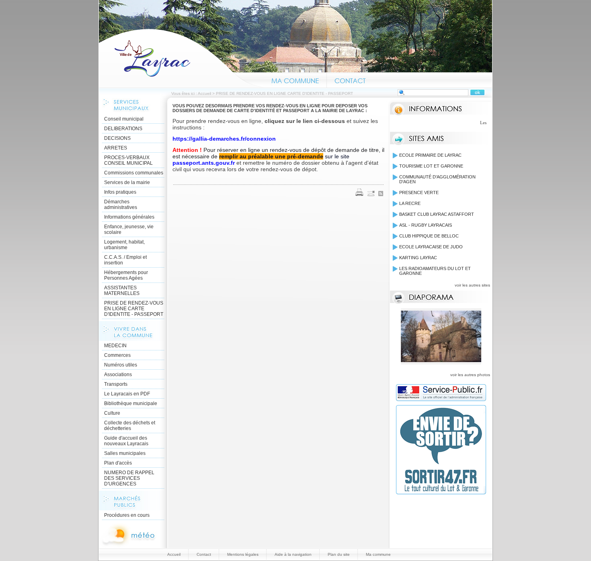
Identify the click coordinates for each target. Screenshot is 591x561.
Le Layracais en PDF (127, 394)
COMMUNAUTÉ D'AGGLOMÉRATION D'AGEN (437, 179)
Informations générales (129, 217)
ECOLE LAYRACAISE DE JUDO (431, 246)
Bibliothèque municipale (130, 403)
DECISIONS (117, 138)
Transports (115, 384)
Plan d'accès (118, 463)
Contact (350, 79)
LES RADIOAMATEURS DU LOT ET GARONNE (435, 271)
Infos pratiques (120, 192)
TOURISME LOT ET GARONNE (431, 166)
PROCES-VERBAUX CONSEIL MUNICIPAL (128, 160)
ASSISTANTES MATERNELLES (122, 290)
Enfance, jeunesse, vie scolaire (129, 229)
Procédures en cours (127, 515)
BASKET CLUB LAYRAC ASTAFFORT (436, 214)
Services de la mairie (127, 182)
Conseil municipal (124, 119)
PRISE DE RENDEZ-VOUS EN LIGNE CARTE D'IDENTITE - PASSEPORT (133, 308)
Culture (112, 413)
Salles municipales (125, 453)
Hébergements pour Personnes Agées (126, 275)
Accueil (181, 58)
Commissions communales (133, 173)
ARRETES (115, 148)
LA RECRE (410, 203)
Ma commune (295, 79)
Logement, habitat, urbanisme (124, 244)
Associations (118, 374)
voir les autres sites (472, 285)
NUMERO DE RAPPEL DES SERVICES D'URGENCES (129, 478)
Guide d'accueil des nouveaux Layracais (126, 440)
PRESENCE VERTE (419, 192)
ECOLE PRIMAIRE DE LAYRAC (430, 155)
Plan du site (339, 554)
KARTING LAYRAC (418, 257)
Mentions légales (243, 554)
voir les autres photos (470, 375)
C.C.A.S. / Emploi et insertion (125, 260)
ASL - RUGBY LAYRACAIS (425, 225)
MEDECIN (115, 345)
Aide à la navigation (293, 554)
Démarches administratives (120, 204)
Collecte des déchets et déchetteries (129, 425)
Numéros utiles (120, 365)
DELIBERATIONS (123, 128)
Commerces (117, 355)
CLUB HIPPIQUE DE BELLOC (429, 235)
